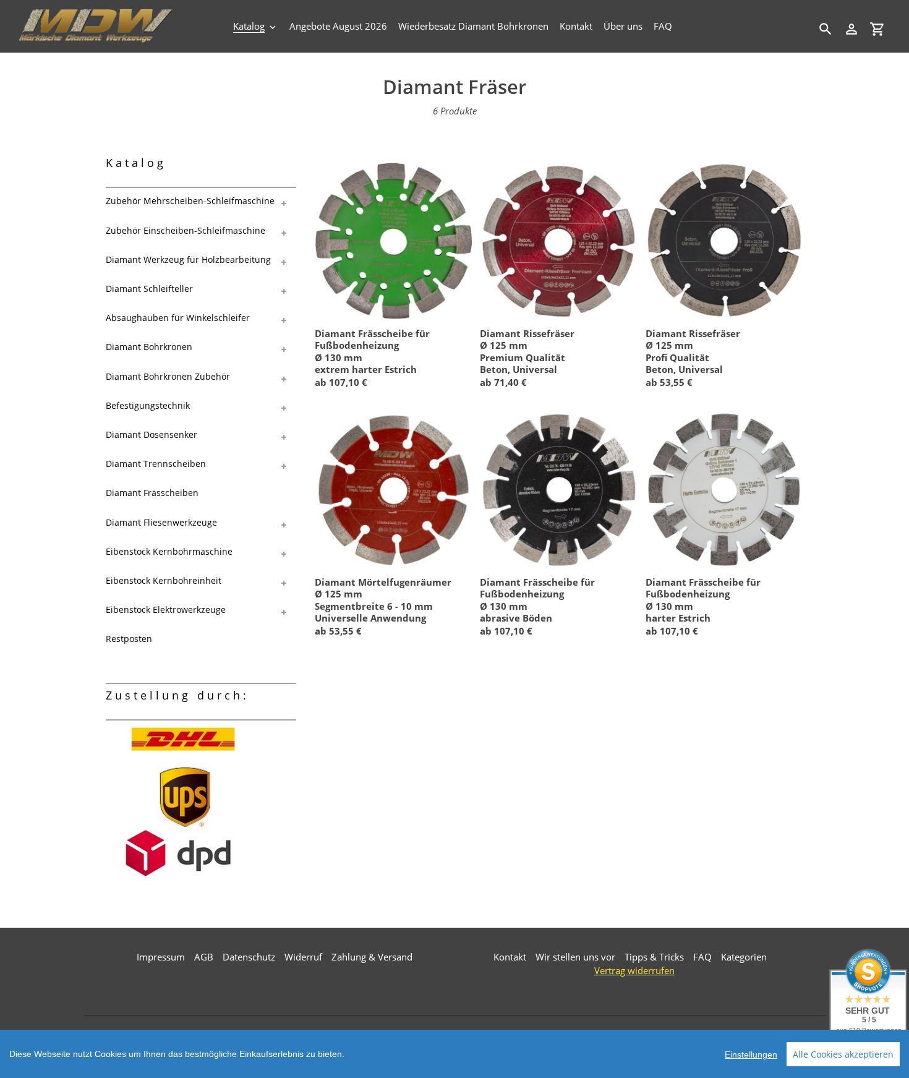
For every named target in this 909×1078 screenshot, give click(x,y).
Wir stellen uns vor (575, 957)
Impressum (161, 957)
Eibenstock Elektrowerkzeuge (166, 609)
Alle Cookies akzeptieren (843, 1054)
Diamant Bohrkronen (149, 347)
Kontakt (509, 957)
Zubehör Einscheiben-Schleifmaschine (185, 230)
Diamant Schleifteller (149, 288)
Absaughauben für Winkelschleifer (178, 317)
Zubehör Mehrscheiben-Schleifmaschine (190, 201)
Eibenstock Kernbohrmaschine (169, 551)
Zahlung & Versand (371, 957)
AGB (203, 957)
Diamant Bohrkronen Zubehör (168, 376)
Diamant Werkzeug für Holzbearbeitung (188, 259)
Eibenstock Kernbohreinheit (163, 580)
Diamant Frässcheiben (152, 492)
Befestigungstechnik (148, 405)
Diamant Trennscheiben (156, 463)
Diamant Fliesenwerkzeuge (161, 522)
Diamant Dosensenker (151, 434)
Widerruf (303, 957)
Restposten (129, 638)
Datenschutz (249, 957)
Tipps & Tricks (654, 957)
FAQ (702, 957)
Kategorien (744, 957)
